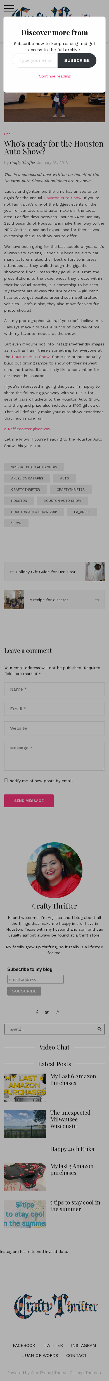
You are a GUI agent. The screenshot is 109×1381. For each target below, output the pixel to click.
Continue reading (54, 76)
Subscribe (77, 60)
